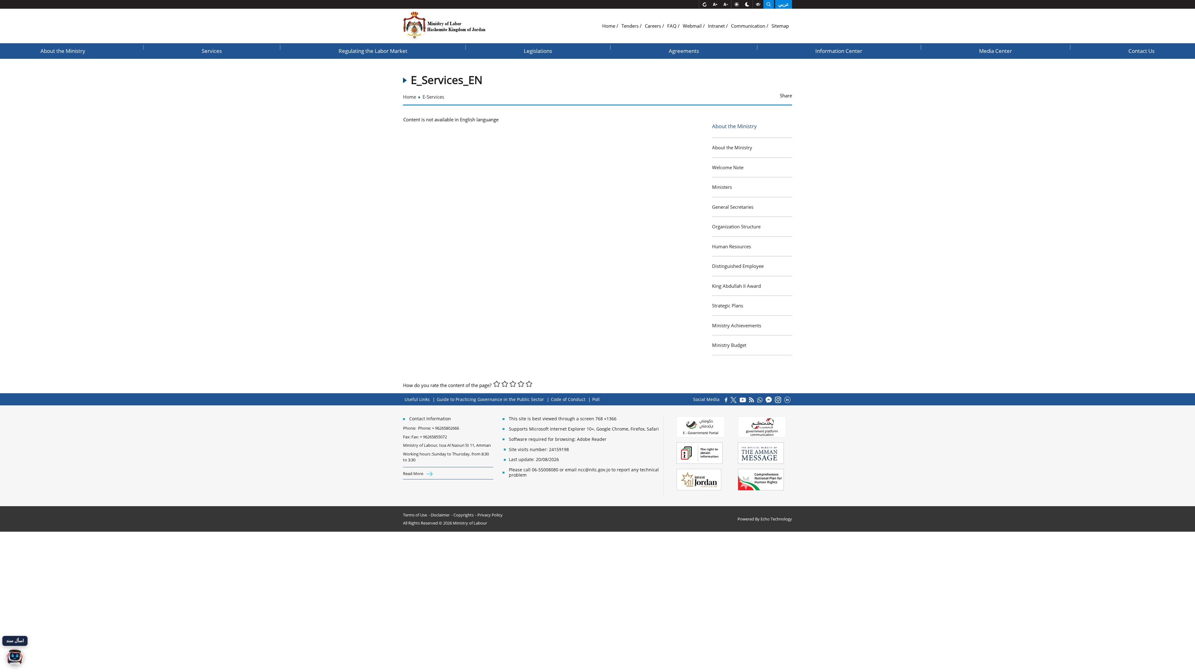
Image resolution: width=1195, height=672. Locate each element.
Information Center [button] (838, 50)
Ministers (722, 187)
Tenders (630, 26)
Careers (653, 26)
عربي (783, 4)
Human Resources (731, 246)
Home (609, 26)
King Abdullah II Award (736, 286)
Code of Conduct (568, 399)
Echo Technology (776, 519)
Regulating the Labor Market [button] (373, 50)
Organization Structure (736, 226)
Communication (748, 26)
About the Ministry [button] (62, 50)
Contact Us (1141, 50)
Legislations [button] (538, 50)
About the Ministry (732, 147)
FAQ (672, 26)
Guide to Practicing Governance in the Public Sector (490, 399)
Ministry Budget (729, 345)
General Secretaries (732, 207)
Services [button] (212, 50)
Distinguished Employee (738, 266)
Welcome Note (727, 167)
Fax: (406, 437)
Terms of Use (415, 515)
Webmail (693, 26)
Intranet (717, 26)
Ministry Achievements (736, 325)
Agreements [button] (684, 50)
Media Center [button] (995, 50)
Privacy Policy (490, 515)
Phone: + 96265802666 (438, 428)
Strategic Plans (727, 305)
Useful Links (417, 399)
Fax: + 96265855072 (429, 437)
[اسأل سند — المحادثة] (15, 657)
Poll (596, 399)
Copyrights (463, 515)
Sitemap (780, 26)
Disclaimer (440, 515)
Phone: (410, 428)
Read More (413, 473)
